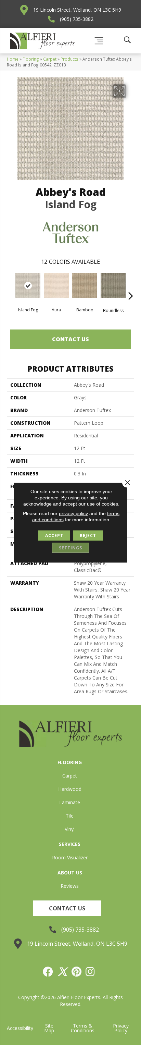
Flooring (31, 59)
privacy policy (73, 513)
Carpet (49, 59)
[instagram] (90, 971)
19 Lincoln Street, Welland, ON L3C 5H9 (77, 10)
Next (131, 285)
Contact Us (70, 339)
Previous (10, 285)
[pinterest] (77, 971)
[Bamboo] (84, 286)
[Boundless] (113, 285)
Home (12, 59)
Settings (70, 547)
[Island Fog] (28, 285)
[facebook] (48, 971)
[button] (67, 908)
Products (69, 59)
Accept (54, 535)
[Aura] (56, 286)
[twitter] (62, 971)
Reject (88, 535)
